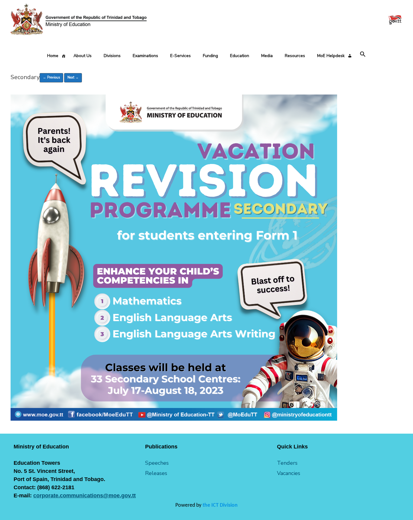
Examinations (145, 56)
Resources (295, 56)
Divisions (112, 56)
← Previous (51, 77)
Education (239, 56)
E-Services (180, 56)
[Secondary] (174, 419)
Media (267, 56)
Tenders (287, 463)
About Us (82, 56)
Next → (73, 77)
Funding (210, 56)
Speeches (157, 463)
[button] (363, 55)
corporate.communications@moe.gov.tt (84, 496)
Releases (156, 473)
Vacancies (288, 473)
